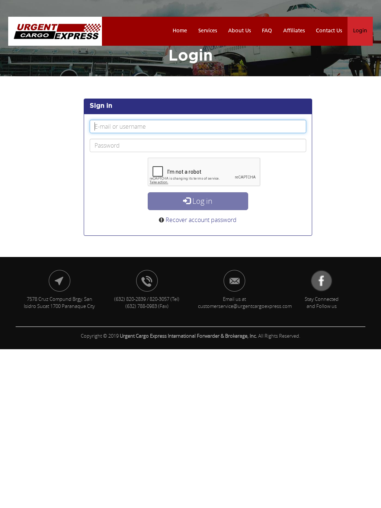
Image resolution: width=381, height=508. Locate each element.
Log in (201, 201)
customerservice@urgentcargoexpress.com (245, 306)
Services (207, 31)
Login (360, 31)
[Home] (55, 31)
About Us (239, 31)
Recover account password (201, 220)
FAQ (267, 31)
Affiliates (294, 31)
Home (180, 31)
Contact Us (329, 31)
